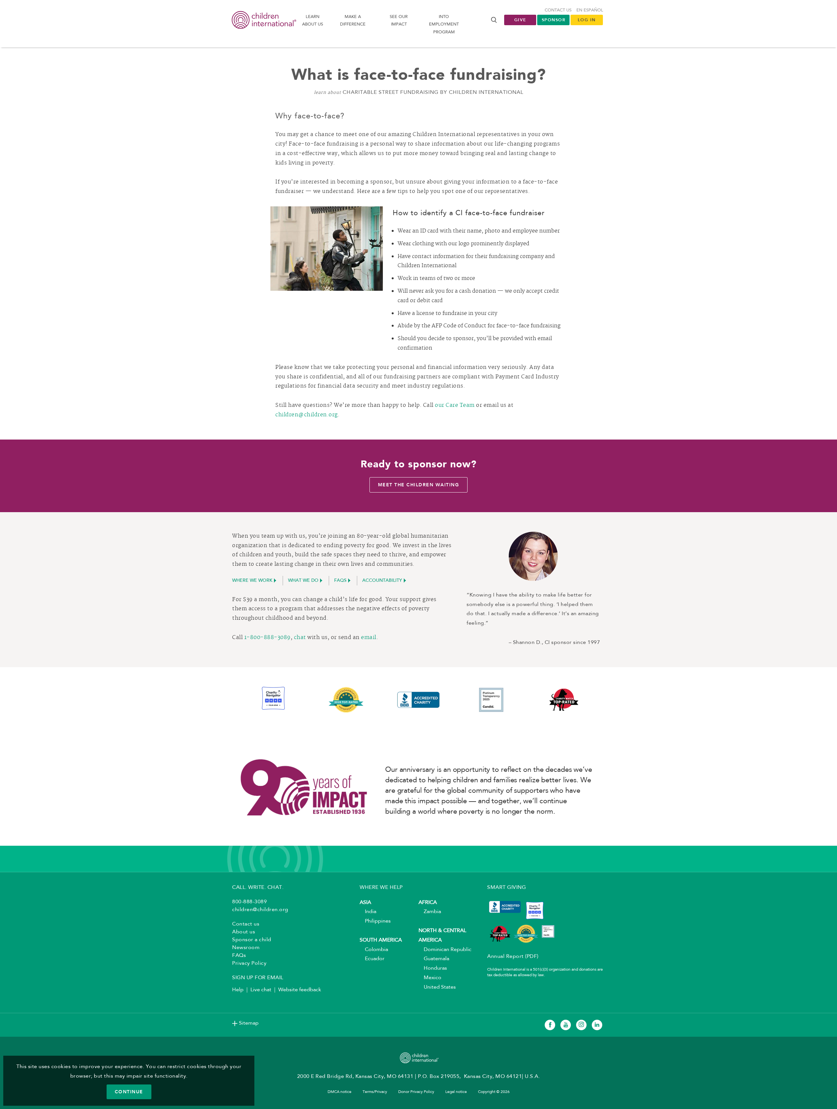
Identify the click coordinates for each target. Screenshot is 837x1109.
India (368, 911)
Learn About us (312, 20)
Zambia (429, 911)
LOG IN (587, 19)
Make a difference (353, 20)
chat (300, 637)
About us (243, 932)
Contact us (558, 10)
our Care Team (455, 405)
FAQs (340, 581)
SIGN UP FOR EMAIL (257, 977)
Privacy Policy (249, 963)
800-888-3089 (249, 902)
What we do (303, 581)
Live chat (260, 990)
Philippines (375, 921)
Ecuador (372, 959)
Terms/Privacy (375, 1092)
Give (520, 19)
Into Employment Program (444, 24)
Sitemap (249, 1023)
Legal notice (456, 1092)
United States (437, 987)
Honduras (432, 968)
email (368, 637)
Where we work (252, 581)
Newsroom (246, 947)
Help (238, 990)
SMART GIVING (506, 887)
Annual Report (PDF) (512, 956)
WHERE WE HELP (381, 887)
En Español (589, 10)
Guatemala (433, 959)
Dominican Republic (444, 949)
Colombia (374, 949)
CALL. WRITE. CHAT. (257, 887)
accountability (382, 581)
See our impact (399, 20)
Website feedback (299, 990)
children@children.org (306, 415)
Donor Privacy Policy (416, 1092)
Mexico (429, 977)
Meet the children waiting (418, 485)
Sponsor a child (251, 940)
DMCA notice (339, 1092)
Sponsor (554, 19)
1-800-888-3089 (267, 637)
